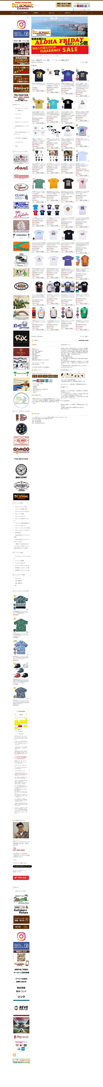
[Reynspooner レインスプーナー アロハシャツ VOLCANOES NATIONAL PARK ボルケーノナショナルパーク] (21, 654)
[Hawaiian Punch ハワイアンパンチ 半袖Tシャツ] (82, 135)
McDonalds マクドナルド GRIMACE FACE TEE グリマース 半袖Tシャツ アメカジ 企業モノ (67, 270)
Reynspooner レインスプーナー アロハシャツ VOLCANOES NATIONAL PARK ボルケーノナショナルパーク (20, 657)
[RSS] (14, 1055)
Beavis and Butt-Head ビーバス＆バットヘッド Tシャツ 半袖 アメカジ (39, 84)
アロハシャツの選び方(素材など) (22, 523)
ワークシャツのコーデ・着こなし (22, 565)
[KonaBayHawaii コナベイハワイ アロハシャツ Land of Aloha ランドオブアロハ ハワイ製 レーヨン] (21, 631)
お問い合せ (51, 12)
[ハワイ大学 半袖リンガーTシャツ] (53, 317)
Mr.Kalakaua (18, 532)
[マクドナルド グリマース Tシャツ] (68, 265)
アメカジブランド (19, 142)
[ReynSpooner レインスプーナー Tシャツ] (53, 291)
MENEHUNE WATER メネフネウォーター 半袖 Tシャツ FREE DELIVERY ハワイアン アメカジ (53, 270)
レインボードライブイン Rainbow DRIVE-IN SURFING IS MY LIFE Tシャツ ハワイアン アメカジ (39, 244)
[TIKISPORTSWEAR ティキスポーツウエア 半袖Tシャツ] (68, 81)
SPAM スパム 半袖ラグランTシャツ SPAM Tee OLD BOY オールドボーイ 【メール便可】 (67, 140)
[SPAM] (53, 135)
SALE (16, 146)
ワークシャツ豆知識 (18, 552)
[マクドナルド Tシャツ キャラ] (82, 265)
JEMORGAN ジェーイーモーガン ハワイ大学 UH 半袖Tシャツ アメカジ (82, 322)
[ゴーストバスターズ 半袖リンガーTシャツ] (39, 291)
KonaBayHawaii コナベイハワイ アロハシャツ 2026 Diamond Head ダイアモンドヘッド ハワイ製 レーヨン (20, 612)
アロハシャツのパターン (20, 516)
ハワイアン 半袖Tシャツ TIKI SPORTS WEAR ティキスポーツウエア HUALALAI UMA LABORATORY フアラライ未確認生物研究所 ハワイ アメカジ (67, 114)
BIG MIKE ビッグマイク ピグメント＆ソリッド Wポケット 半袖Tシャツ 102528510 (39, 192)
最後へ (86, 62)
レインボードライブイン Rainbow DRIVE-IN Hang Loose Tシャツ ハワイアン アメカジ (68, 244)
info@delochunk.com (40, 423)
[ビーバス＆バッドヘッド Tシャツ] (39, 81)
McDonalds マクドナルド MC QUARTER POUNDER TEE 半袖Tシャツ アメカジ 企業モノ (53, 192)
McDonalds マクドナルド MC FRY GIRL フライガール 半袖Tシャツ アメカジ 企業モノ (82, 192)
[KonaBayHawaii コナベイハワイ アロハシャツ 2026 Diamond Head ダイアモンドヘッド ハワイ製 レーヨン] (21, 609)
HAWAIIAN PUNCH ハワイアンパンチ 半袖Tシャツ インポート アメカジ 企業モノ (82, 140)
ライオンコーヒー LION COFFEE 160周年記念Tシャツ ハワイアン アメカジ (67, 219)
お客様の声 (67, 12)
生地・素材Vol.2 (18, 583)
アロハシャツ (18, 114)
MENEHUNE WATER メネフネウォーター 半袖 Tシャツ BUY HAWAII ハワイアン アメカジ (38, 270)
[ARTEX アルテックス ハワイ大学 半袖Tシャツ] (68, 317)
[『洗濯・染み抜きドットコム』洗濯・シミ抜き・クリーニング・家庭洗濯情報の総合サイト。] (21, 1062)
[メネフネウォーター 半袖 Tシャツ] (39, 265)
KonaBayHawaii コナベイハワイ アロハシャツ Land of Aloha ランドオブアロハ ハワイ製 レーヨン (20, 635)
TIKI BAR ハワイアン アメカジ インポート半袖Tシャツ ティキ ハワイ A (39, 322)
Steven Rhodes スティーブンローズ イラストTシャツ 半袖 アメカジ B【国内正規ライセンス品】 (53, 165)
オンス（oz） (18, 578)
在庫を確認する (35, 89)
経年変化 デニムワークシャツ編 (22, 570)
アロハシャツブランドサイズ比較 (22, 527)
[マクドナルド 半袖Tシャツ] (53, 188)
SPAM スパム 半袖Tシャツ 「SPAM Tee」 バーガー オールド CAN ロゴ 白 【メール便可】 (39, 140)
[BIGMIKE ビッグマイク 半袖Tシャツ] (82, 160)
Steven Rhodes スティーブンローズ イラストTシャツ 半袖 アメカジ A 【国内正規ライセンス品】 (68, 165)
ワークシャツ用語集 (19, 560)
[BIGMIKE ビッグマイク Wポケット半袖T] (39, 188)
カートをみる (87, 9)
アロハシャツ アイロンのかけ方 (22, 511)
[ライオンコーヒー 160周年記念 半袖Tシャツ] (68, 214)
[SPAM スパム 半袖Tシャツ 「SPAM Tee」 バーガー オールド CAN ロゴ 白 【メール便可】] (39, 135)
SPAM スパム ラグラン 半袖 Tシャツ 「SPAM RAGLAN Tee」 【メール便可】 (53, 140)
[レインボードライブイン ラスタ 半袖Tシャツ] (68, 239)
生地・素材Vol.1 (18, 580)
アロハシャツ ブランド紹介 (21, 506)
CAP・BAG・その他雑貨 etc (21, 138)
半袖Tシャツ (20, 110)
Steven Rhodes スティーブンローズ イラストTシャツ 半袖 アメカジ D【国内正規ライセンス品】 (53, 84)
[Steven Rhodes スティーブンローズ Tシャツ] (53, 81)
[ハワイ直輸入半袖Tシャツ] (39, 214)
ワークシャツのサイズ (20, 563)
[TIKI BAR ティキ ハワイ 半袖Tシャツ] (82, 291)
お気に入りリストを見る (20, 891)
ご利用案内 (35, 12)
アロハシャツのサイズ (20, 525)
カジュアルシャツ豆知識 (19, 574)
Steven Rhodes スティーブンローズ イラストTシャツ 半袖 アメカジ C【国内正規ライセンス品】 (39, 165)
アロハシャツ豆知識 (18, 503)
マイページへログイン (79, 9)
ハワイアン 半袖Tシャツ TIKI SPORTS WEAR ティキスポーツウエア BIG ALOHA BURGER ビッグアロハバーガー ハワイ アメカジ (39, 114)
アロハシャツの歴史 (19, 513)
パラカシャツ (18, 118)
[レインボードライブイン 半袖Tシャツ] (82, 214)
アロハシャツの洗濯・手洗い (21, 509)
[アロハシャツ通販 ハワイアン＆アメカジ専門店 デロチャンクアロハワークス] (22, 9)
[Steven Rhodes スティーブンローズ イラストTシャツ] (39, 160)
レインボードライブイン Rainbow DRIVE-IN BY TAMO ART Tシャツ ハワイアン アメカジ (53, 244)
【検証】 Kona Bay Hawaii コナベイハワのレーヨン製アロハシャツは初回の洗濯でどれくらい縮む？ (21, 546)
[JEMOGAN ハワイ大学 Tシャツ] (82, 317)
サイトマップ (83, 12)
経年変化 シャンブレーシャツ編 (22, 567)
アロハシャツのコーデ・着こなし (22, 530)
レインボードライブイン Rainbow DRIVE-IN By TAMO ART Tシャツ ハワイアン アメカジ (82, 219)
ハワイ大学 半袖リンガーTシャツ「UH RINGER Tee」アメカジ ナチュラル (53, 322)
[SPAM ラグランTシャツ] (68, 135)
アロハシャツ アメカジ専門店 (19, 12)
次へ (84, 62)
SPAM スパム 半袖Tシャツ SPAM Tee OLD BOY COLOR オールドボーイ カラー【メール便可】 (82, 113)
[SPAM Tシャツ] (82, 108)
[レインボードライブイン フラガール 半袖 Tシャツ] (82, 239)
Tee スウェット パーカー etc (49, 55)
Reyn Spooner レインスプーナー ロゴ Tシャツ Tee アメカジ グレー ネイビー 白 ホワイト (53, 296)
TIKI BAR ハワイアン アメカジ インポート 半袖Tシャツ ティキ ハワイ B (82, 296)
